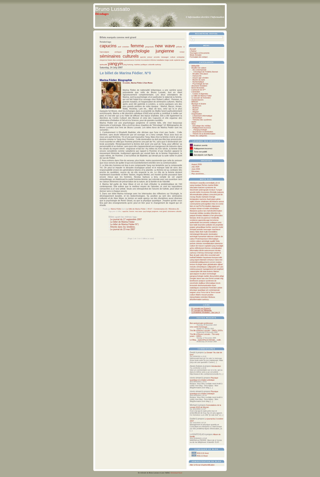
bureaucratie (217, 257)
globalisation (212, 264)
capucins (108, 45)
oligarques (216, 206)
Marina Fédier (116, 209)
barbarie (205, 197)
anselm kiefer (195, 192)
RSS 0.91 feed (202, 453)
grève (192, 248)
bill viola (203, 271)
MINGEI (195, 102)
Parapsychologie (200, 130)
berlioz (208, 227)
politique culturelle (148, 64)
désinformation (196, 299)
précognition (206, 204)
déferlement (199, 248)
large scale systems (172, 60)
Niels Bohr (199, 232)
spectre (143, 57)
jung (214, 246)
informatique (211, 283)
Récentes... (196, 171)
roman (182, 52)
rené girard (163, 211)
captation (208, 246)
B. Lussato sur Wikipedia (202, 310)
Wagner (195, 112)
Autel (209, 199)
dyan (214, 285)
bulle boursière (200, 225)
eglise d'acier (195, 201)
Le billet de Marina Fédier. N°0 (125, 73)
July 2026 (195, 167)
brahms (210, 271)
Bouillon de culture (199, 68)
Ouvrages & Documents (200, 53)
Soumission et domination (202, 132)
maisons (220, 192)
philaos (206, 194)
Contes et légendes (200, 94)
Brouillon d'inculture (200, 74)
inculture (203, 274)
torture (192, 264)
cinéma (193, 269)
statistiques (194, 288)
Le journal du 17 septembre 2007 (126, 219)
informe (153, 60)
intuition (208, 206)
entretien (125, 47)
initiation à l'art (208, 215)
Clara (216, 260)
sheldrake (205, 201)
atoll (119, 47)
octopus (193, 208)
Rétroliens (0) (174, 209)
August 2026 (197, 164)
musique (197, 185)
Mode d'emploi (195, 55)
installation (160, 60)
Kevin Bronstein (198, 88)
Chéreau (200, 253)
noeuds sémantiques (198, 267)
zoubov (219, 262)
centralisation (216, 248)
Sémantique (197, 118)
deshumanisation (205, 285)
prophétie (219, 225)
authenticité (194, 222)
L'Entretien (196, 92)
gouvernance (129, 60)
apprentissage (204, 220)
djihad (220, 264)
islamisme (219, 243)
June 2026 (196, 169)
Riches (204, 185)
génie (218, 199)
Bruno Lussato (112, 9)
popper (193, 227)
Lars (221, 267)
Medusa (211, 297)
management (208, 269)
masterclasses (198, 100)
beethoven (194, 281)
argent (197, 260)
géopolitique (201, 227)
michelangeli (195, 234)
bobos (192, 232)
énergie (212, 197)
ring (221, 278)
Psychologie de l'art (200, 84)
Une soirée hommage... (199, 327)
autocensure (209, 250)
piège (222, 276)
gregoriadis (149, 47)
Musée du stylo (198, 80)
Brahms (195, 108)
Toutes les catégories (198, 136)
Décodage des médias (201, 126)
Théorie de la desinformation (203, 134)
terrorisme (214, 220)
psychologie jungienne (150, 50)
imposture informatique (209, 239)
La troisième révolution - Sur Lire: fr (206, 312)
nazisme (203, 199)
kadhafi (193, 257)
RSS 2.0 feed (202, 456)
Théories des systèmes (202, 120)
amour (149, 57)
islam (205, 264)
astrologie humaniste (198, 236)
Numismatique (198, 82)
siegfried (219, 269)
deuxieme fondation (199, 86)
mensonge (208, 253)
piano (213, 199)
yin (120, 63)
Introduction (216, 366)
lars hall (207, 211)
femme (137, 45)
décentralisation (196, 194)
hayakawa (207, 257)
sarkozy (158, 64)
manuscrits (197, 76)
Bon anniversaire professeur (201, 323)
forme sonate (214, 278)
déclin (201, 250)
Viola (218, 241)
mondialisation (208, 243)
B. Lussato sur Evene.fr (201, 308)
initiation (199, 257)
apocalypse (194, 274)
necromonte (204, 222)
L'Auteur (193, 51)
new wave (165, 45)
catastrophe (195, 271)
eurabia (207, 213)
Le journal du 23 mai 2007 (122, 229)
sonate (216, 253)
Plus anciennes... (198, 174)
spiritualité (103, 64)
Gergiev (193, 278)
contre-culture (195, 241)
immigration (194, 199)
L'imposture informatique (202, 116)
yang (112, 63)
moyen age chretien (200, 78)
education (194, 187)
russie (217, 292)
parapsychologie (196, 276)
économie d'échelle (208, 192)
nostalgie (219, 246)
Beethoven (196, 106)
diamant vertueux (207, 260)
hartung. (130, 64)
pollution (209, 225)
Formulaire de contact (199, 57)
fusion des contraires (116, 60)
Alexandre (204, 234)
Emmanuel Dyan (176, 473)
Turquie (219, 190)
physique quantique (198, 290)
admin (219, 288)
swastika (202, 183)
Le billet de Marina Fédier (136, 209)
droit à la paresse (204, 218)
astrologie (206, 241)
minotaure (194, 183)
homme (138, 60)
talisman (210, 236)
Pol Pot (202, 206)
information (194, 250)
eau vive (205, 278)
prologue (118, 52)
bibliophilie (196, 66)
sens (182, 60)
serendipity (210, 183)
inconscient (145, 60)
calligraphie (211, 267)
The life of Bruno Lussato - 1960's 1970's (206, 330)
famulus (193, 218)
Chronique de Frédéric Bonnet (206, 72)
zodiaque (213, 222)
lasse (199, 278)
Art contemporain (199, 70)
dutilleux (202, 283)
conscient (213, 194)
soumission (204, 288)
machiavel (216, 229)
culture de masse (197, 246)
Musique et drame (199, 104)
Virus (194, 124)
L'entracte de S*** (199, 90)
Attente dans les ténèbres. (123, 227)
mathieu (137, 64)
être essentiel (210, 255)
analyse (202, 281)
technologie (211, 274)
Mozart (195, 110)
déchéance (213, 201)
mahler (206, 276)
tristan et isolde (203, 208)
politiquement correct (206, 262)
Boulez (199, 197)
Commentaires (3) (160, 209)
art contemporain (213, 290)
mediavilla (215, 218)
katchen (201, 187)
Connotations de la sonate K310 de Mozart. (205, 406)
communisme (195, 204)
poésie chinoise (196, 243)
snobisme (194, 220)
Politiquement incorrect (201, 128)
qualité (212, 241)
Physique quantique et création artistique (204, 379)
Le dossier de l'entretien (201, 98)
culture (172, 57)
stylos (194, 122)
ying (125, 64)
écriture (212, 190)
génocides (218, 215)
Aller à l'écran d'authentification (202, 465)
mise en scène (217, 204)
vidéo (202, 255)
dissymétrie (214, 276)
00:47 (150, 209)
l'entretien (213, 288)
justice (200, 211)
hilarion (216, 271)
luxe (191, 225)
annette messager (161, 57)
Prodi (197, 239)
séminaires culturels (119, 56)
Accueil (193, 49)
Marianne (193, 211)
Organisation (197, 114)
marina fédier (213, 185)
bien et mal (194, 206)
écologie (199, 264)
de (214, 225)
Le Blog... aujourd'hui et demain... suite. (205, 340)
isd (215, 269)
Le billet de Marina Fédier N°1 (124, 224)
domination (213, 234)
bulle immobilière (210, 232)
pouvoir (199, 269)
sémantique (214, 208)
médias (200, 213)
